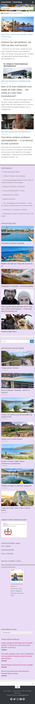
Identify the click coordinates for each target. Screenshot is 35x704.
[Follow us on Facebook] (11, 699)
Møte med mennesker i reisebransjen (15, 81)
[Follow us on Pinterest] (23, 699)
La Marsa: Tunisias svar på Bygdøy (14, 176)
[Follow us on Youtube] (20, 699)
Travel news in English (10, 639)
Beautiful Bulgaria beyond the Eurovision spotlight (17, 665)
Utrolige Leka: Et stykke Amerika (11, 439)
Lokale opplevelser (19, 34)
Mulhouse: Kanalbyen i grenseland (14, 186)
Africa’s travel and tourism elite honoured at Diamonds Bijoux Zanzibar (15, 672)
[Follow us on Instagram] (17, 699)
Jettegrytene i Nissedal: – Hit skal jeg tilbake (17, 286)
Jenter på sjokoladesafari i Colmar (14, 190)
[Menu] (33, 2)
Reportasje (6, 37)
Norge (30, 34)
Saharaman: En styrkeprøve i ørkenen (15, 209)
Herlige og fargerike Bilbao (11, 172)
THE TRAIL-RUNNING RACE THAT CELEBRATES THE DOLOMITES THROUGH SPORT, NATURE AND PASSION (17, 656)
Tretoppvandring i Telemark (9, 368)
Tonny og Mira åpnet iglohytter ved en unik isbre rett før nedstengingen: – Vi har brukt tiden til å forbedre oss (16, 309)
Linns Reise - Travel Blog (11, 2)
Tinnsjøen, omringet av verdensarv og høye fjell (16, 486)
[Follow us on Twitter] (14, 699)
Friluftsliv (5, 34)
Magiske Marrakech (9, 199)
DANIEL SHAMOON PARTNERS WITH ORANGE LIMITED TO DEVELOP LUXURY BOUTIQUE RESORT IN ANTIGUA (17, 645)
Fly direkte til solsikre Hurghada (13, 243)
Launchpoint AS (23, 695)
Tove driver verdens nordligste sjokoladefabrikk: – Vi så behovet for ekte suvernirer (17, 140)
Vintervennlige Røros (9, 331)
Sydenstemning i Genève (11, 195)
